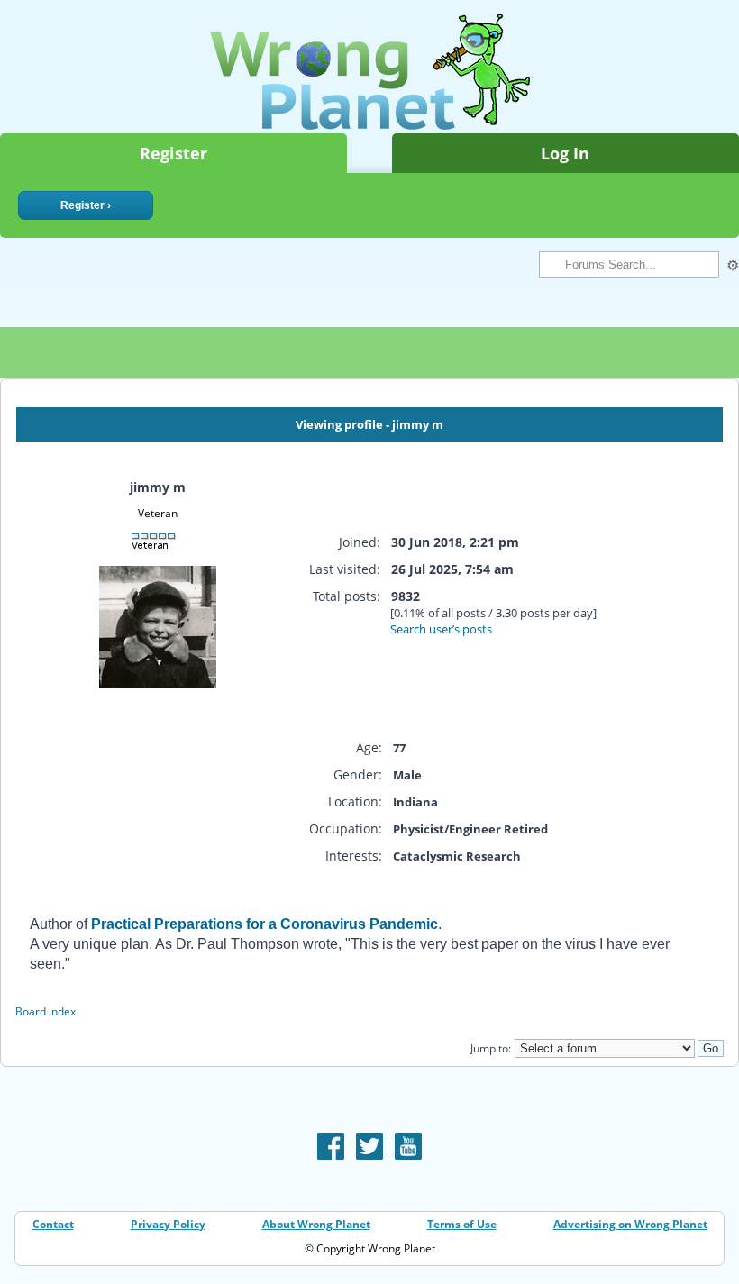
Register (173, 153)
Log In (565, 153)
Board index (45, 1011)
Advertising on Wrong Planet (630, 1224)
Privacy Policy (168, 1224)
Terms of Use (462, 1224)
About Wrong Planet (316, 1224)
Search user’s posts (441, 629)
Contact (53, 1224)
